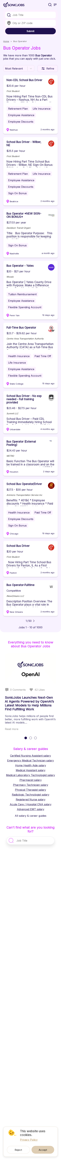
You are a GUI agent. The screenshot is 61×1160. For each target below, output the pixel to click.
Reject (18, 1149)
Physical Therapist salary (30, 789)
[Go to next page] (33, 620)
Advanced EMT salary (30, 809)
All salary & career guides (30, 815)
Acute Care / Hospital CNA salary (30, 804)
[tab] (25, 738)
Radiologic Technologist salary (30, 794)
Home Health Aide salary (30, 765)
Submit (30, 31)
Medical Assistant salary (30, 770)
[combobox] (30, 15)
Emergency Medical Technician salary (30, 760)
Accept (43, 1149)
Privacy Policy (29, 1139)
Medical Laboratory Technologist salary (30, 775)
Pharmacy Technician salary (30, 784)
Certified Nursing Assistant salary (30, 755)
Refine (50, 68)
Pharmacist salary (31, 780)
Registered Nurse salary (30, 799)
